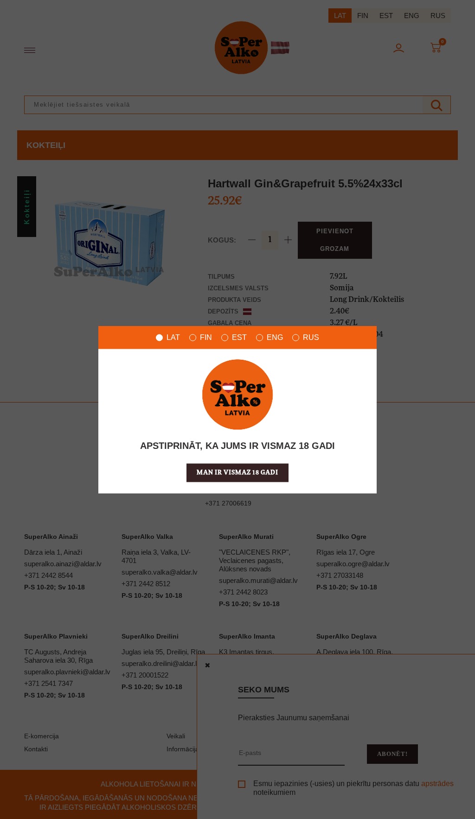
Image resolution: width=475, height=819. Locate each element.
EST (239, 337)
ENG (275, 337)
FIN (206, 337)
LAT (173, 337)
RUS (311, 337)
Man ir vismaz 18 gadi (237, 473)
